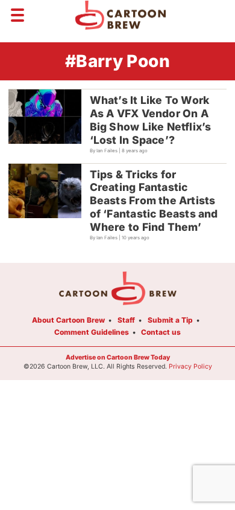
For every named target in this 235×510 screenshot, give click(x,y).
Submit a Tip (170, 319)
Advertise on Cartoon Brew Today (118, 357)
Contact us (161, 332)
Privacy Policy (190, 366)
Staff (126, 319)
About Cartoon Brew (68, 319)
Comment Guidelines (91, 332)
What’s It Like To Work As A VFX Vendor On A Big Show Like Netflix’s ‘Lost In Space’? (151, 120)
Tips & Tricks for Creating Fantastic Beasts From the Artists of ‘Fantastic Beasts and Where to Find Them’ (154, 201)
